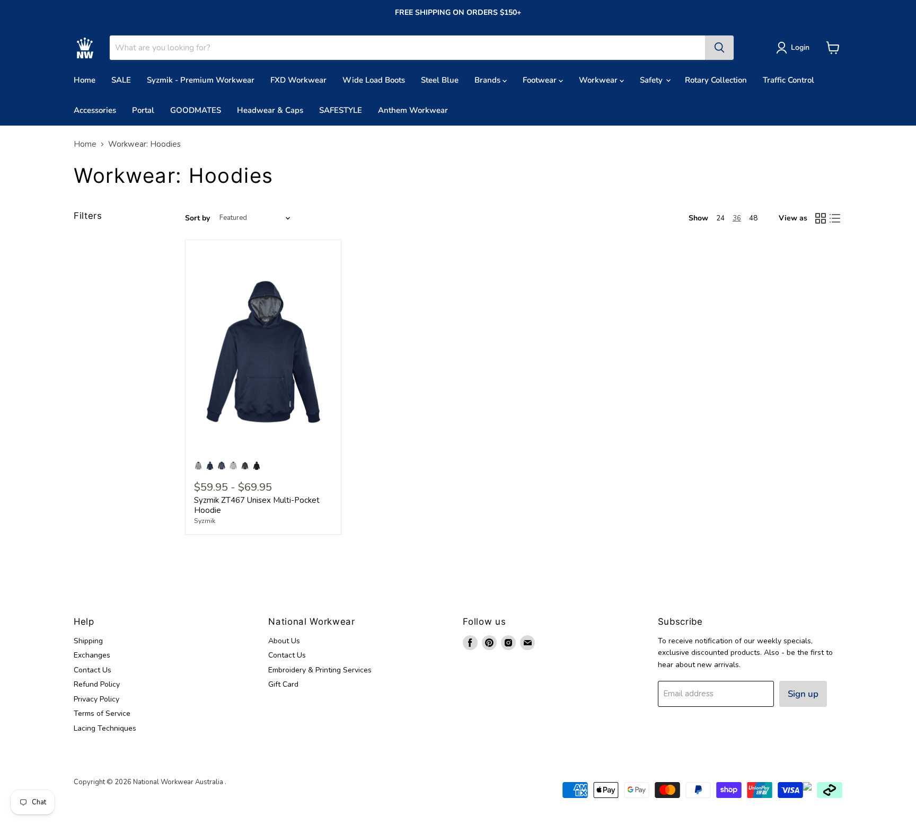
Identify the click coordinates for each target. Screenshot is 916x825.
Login (800, 47)
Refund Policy (97, 684)
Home (84, 80)
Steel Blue (440, 80)
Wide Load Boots (373, 80)
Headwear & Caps (270, 110)
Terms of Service (102, 713)
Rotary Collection (716, 80)
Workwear (599, 80)
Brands (488, 80)
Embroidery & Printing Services (320, 670)
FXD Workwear (298, 80)
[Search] (719, 48)
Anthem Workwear (413, 110)
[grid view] (820, 218)
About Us (284, 641)
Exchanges (92, 655)
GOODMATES (195, 110)
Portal (143, 110)
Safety (652, 80)
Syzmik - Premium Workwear (200, 80)
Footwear (541, 80)
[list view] (835, 218)
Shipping (88, 641)
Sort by (197, 218)
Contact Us (92, 670)
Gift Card (283, 684)
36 (737, 218)
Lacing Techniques (105, 728)
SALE (121, 80)
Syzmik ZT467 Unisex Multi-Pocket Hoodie (257, 505)
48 (753, 218)
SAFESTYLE (340, 110)
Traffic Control (788, 80)
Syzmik (204, 521)
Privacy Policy (96, 699)
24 (720, 218)
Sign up (803, 694)
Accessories (95, 110)
